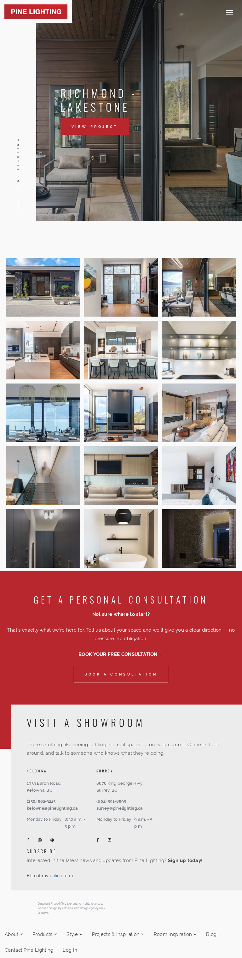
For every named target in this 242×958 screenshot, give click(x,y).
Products (43, 934)
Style (72, 934)
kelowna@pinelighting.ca (52, 808)
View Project (95, 126)
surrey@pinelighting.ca (119, 808)
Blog (211, 934)
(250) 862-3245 (41, 801)
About (12, 934)
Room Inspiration (173, 934)
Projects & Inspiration (116, 934)
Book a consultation (120, 674)
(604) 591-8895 (111, 801)
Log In (70, 950)
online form (61, 875)
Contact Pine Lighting (29, 950)
